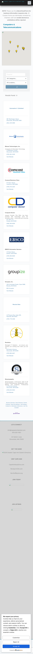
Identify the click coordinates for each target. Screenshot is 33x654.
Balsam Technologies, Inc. (12, 146)
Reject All (16, 642)
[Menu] (29, 3)
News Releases (19, 402)
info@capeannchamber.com (16, 430)
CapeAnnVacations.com (16, 464)
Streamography (9, 379)
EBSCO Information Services (13, 249)
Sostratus (8, 342)
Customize (16, 637)
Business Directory (10, 402)
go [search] (17, 87)
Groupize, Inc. (9, 281)
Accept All (16, 646)
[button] (9, 51)
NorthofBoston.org (16, 473)
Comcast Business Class (12, 180)
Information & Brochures (17, 406)
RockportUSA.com (17, 469)
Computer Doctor (10, 212)
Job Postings (24, 404)
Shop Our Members (15, 404)
